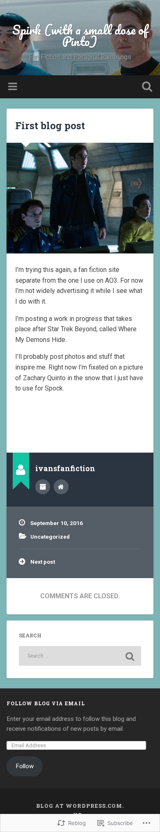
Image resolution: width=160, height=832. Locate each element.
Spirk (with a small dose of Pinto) (80, 35)
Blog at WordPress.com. (80, 805)
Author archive (42, 486)
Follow (25, 766)
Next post (42, 561)
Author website (61, 486)
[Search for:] (80, 656)
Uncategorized (50, 536)
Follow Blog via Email (46, 703)
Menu (13, 86)
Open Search (145, 87)
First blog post (50, 125)
